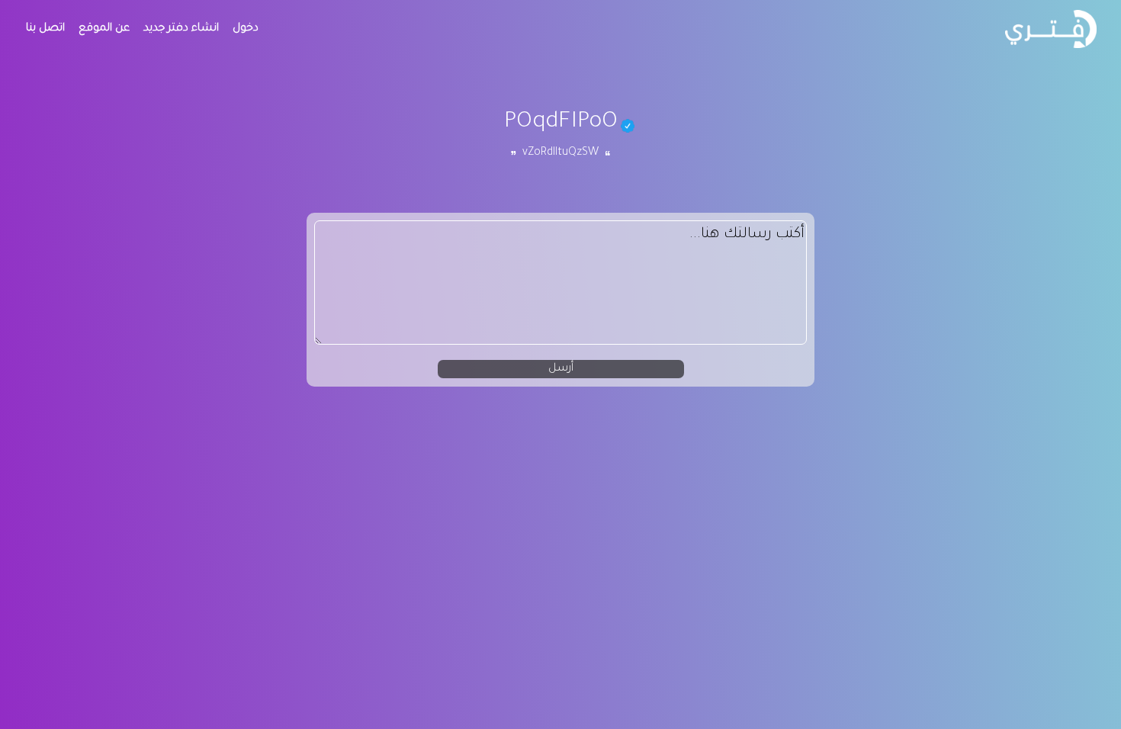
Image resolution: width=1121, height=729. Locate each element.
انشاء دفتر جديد (181, 29)
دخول (246, 29)
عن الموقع (104, 29)
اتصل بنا (45, 29)
